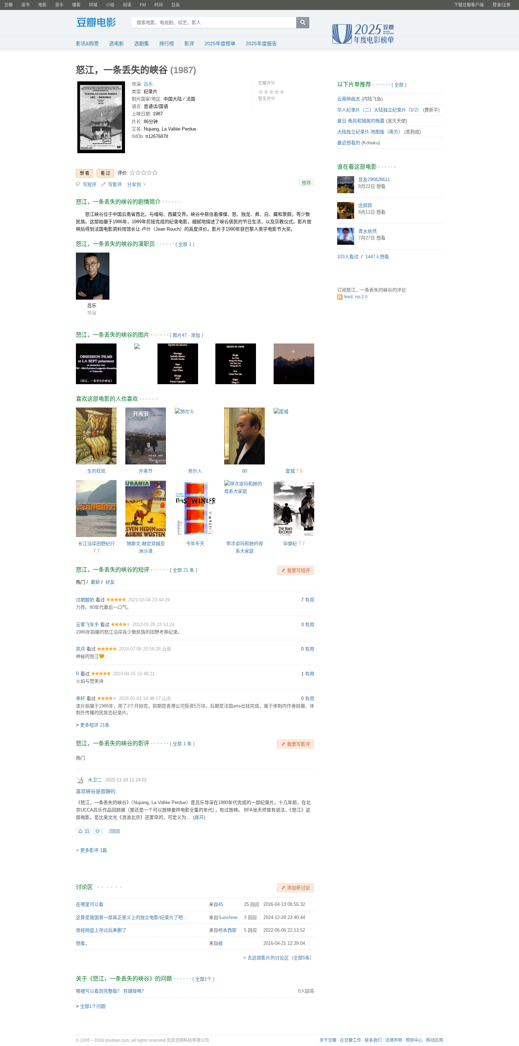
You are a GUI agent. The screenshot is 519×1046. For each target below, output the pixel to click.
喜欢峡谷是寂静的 (95, 791)
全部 (399, 84)
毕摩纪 (290, 543)
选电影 (116, 43)
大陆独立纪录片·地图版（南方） (370, 131)
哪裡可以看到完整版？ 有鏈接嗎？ (111, 991)
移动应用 (434, 1040)
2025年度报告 (261, 43)
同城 (93, 4)
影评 (189, 43)
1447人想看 (377, 256)
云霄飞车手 (87, 624)
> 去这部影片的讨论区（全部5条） (278, 957)
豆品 (175, 4)
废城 (290, 471)
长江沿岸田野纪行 (96, 543)
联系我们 (373, 1040)
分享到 (134, 184)
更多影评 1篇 (93, 850)
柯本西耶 (227, 930)
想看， (83, 943)
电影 (42, 4)
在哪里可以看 (89, 904)
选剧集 (141, 43)
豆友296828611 (374, 179)
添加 (195, 335)
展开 (199, 817)
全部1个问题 (93, 1006)
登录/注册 (502, 4)
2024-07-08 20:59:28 (140, 649)
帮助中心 (414, 1040)
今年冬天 (195, 543)
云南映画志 (348, 99)
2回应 (114, 831)
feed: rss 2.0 (356, 296)
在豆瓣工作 (350, 1040)
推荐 (306, 182)
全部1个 (203, 979)
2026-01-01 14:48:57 (140, 698)
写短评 (89, 184)
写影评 (115, 184)
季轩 (80, 698)
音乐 (59, 4)
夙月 (80, 649)
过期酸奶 (85, 599)
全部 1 (184, 244)
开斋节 (146, 471)
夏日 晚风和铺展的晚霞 (360, 120)
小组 (110, 4)
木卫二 (95, 779)
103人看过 (347, 256)
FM (143, 4)
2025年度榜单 (219, 43)
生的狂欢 (96, 471)
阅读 (127, 4)
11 (87, 831)
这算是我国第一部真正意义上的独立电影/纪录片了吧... (131, 917)
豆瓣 (8, 4)
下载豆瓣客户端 (469, 4)
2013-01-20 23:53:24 (153, 624)
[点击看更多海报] (101, 118)
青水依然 (367, 231)
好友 (110, 582)
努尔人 (195, 471)
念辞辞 (365, 205)
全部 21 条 (183, 570)
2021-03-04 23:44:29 (149, 599)
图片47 (180, 335)
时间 (158, 4)
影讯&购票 (87, 43)
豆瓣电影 (101, 23)
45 (220, 904)
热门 (80, 582)
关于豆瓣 (328, 1040)
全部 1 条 (182, 743)
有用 (309, 599)
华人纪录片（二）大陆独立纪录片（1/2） (379, 109)
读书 (25, 4)
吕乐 (148, 84)
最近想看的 (348, 142)
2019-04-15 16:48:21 (134, 673)
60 (244, 471)
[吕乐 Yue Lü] (92, 276)
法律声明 (393, 1040)
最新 (95, 582)
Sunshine (227, 917)
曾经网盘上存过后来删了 (101, 930)
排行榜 (166, 43)
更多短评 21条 (94, 725)
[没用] (98, 831)
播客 (76, 4)
